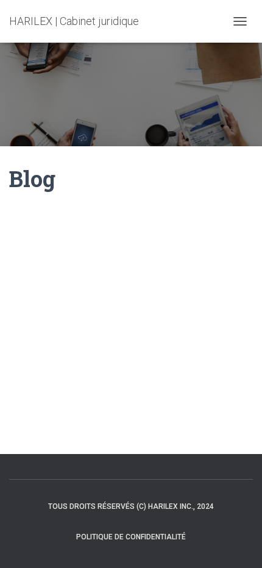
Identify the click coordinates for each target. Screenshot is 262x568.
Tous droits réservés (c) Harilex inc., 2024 (131, 506)
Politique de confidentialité (131, 537)
